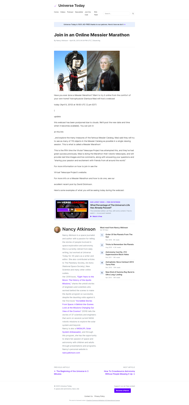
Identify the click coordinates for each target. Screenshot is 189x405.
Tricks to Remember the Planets (120, 244)
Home (56, 12)
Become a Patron (122, 390)
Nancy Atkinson (62, 40)
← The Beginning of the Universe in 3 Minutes (71, 372)
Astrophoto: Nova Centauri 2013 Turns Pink (120, 263)
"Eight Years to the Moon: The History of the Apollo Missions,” (78, 280)
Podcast (70, 12)
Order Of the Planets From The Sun (119, 235)
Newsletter (79, 12)
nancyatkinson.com (71, 353)
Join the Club (88, 13)
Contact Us (88, 396)
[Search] (133, 14)
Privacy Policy (99, 396)
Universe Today (71, 5)
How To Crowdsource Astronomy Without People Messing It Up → (119, 372)
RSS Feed (96, 13)
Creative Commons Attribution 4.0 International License (103, 400)
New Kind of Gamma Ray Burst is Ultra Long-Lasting (120, 273)
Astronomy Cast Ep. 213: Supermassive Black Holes (117, 253)
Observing (96, 40)
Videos (62, 12)
